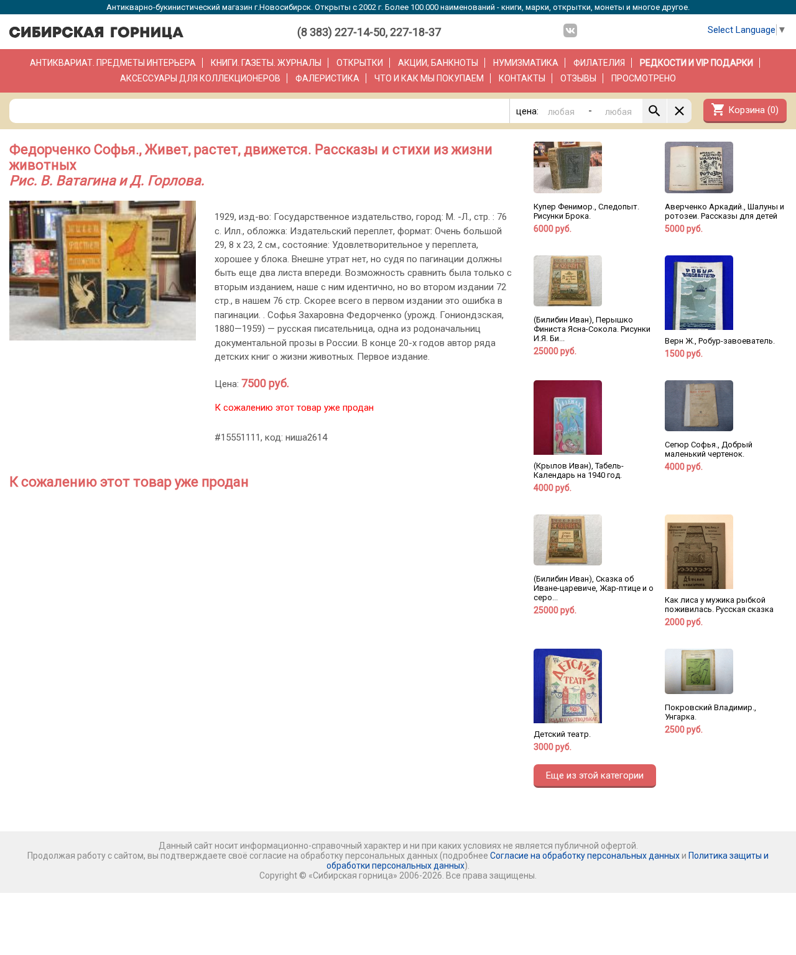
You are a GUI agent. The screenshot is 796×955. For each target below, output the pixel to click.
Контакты (522, 78)
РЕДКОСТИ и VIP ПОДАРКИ (696, 63)
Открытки (359, 63)
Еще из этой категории (595, 775)
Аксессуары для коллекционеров (200, 78)
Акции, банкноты (438, 63)
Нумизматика (525, 63)
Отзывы (578, 78)
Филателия (599, 63)
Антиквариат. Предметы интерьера (113, 63)
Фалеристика (327, 78)
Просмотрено (643, 78)
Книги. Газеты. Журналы (266, 63)
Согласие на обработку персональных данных (585, 856)
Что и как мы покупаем (429, 78)
